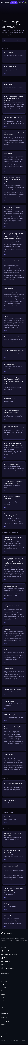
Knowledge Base (5, 1004)
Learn (2, 1000)
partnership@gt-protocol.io (8, 1021)
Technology (4, 981)
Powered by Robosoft (6, 1036)
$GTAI (2, 984)
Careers (3, 994)
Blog (2, 997)
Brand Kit (3, 1024)
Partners (3, 991)
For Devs (3, 987)
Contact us (4, 1017)
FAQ (2, 1007)
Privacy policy (4, 1033)
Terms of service (14, 1033)
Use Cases (3, 978)
